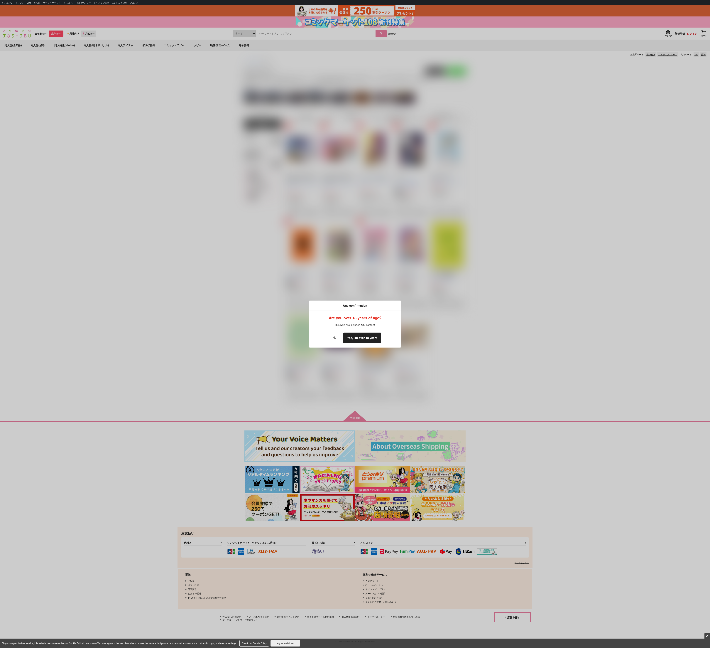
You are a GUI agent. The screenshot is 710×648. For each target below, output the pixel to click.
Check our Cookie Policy (254, 643)
